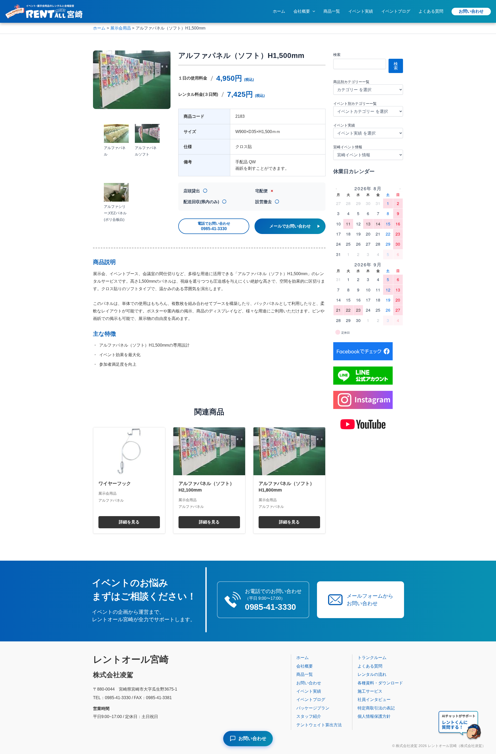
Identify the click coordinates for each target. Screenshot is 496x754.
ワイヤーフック (114, 483)
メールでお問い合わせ (290, 226)
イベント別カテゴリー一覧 (355, 103)
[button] (312, 11)
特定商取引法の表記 (376, 708)
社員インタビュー (374, 699)
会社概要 (301, 11)
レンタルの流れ (372, 674)
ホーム (279, 11)
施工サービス (370, 691)
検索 (336, 55)
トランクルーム (372, 657)
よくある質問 (431, 11)
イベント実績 (360, 11)
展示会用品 (107, 493)
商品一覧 (331, 11)
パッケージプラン (312, 708)
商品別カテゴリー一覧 (351, 82)
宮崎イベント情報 (347, 147)
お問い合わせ (471, 11)
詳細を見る (129, 522)
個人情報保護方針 (374, 716)
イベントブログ (395, 11)
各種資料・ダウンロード (380, 683)
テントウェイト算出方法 (319, 725)
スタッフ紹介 (308, 716)
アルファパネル (111, 500)
